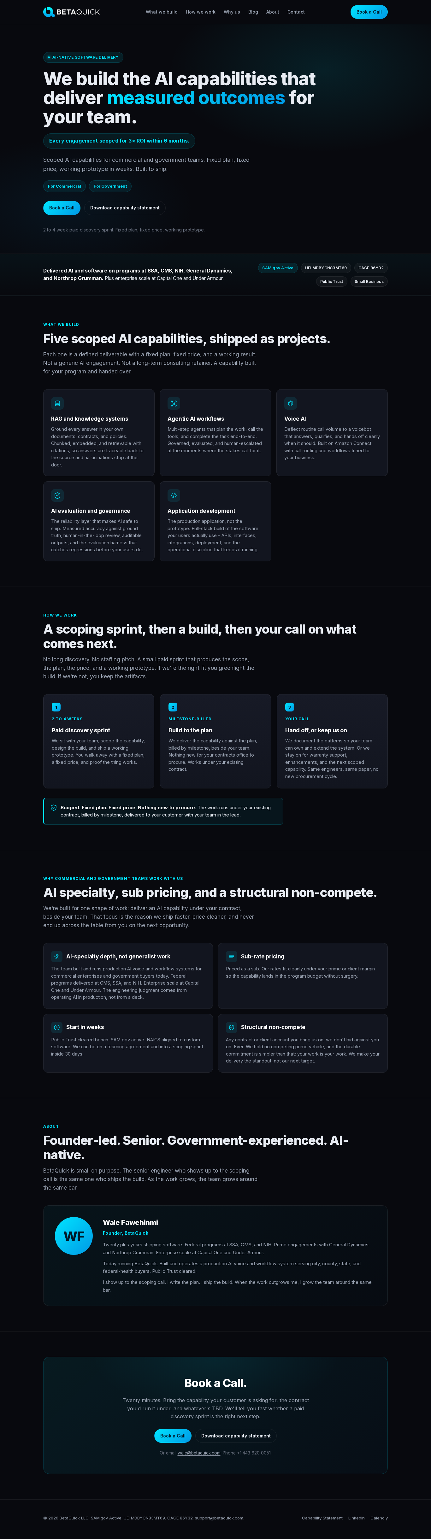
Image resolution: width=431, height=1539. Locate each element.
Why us (232, 12)
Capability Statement (322, 1517)
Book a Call (369, 12)
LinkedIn (356, 1517)
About (272, 12)
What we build (162, 12)
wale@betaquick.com (199, 1452)
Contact (296, 12)
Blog (253, 12)
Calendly (379, 1517)
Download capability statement (125, 207)
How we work (201, 12)
